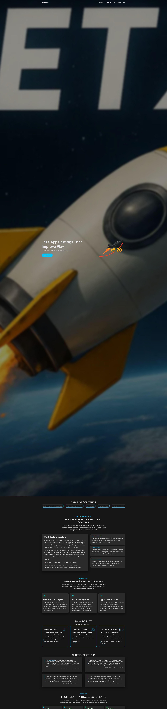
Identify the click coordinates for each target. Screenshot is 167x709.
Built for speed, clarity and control (52, 506)
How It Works (117, 2)
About (101, 2)
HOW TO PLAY (90, 506)
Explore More (47, 255)
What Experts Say (103, 506)
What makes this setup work (74, 506)
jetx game (52, 660)
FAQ (124, 2)
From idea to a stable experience (122, 506)
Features (108, 2)
